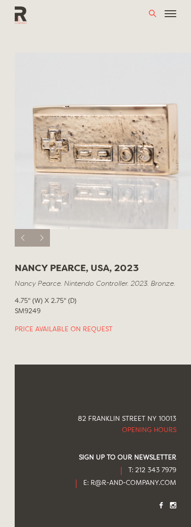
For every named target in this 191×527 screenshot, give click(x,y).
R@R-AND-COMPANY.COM (133, 483)
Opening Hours (149, 430)
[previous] (23, 238)
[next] (41, 238)
